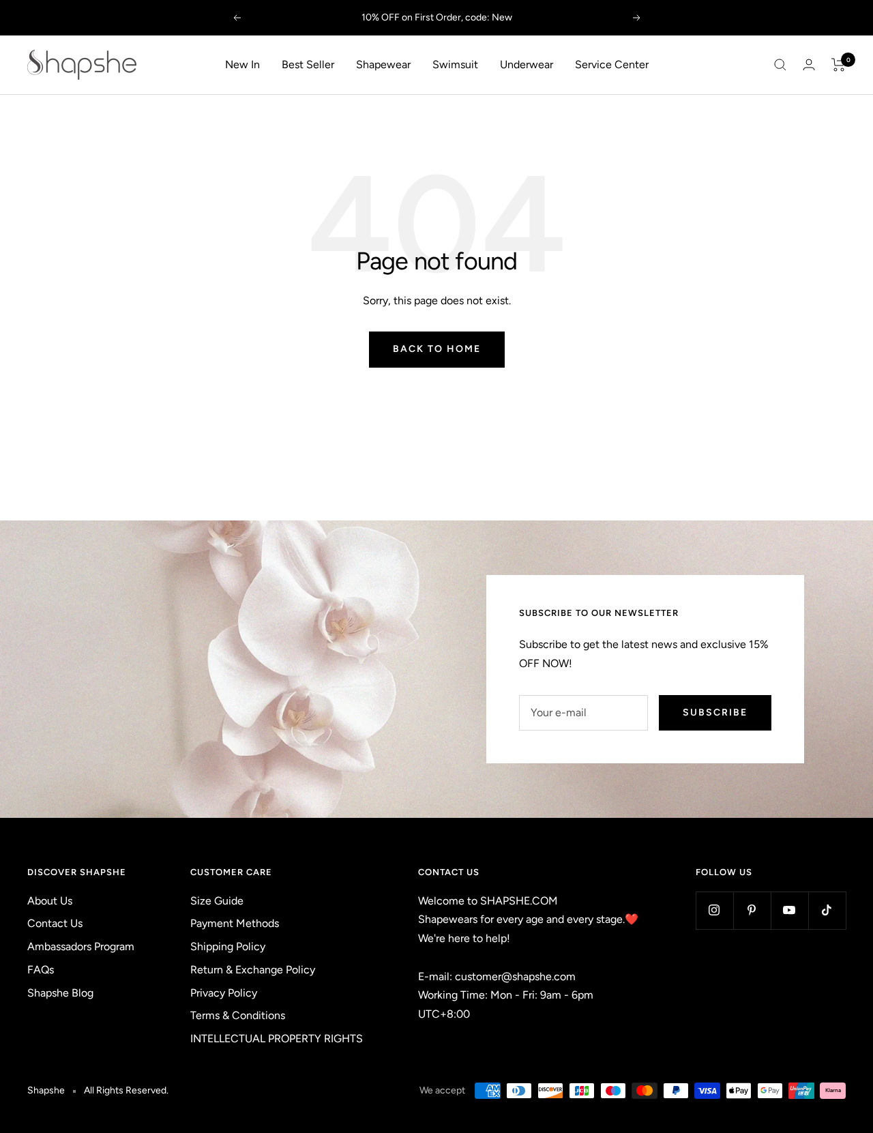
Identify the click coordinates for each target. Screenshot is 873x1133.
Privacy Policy (223, 992)
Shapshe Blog (60, 992)
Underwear (526, 64)
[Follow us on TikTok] (827, 910)
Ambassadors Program (80, 946)
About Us (49, 900)
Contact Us (55, 923)
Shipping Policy (227, 946)
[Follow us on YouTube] (789, 910)
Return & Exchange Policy (252, 969)
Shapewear (383, 64)
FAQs (40, 969)
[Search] (780, 65)
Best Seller (308, 64)
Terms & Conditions (237, 1015)
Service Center (612, 64)
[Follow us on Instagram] (714, 910)
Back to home (437, 349)
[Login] (809, 64)
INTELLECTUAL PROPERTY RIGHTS (276, 1038)
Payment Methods (234, 923)
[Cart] (838, 65)
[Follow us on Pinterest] (752, 910)
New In (242, 64)
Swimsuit (455, 64)
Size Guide (216, 900)
